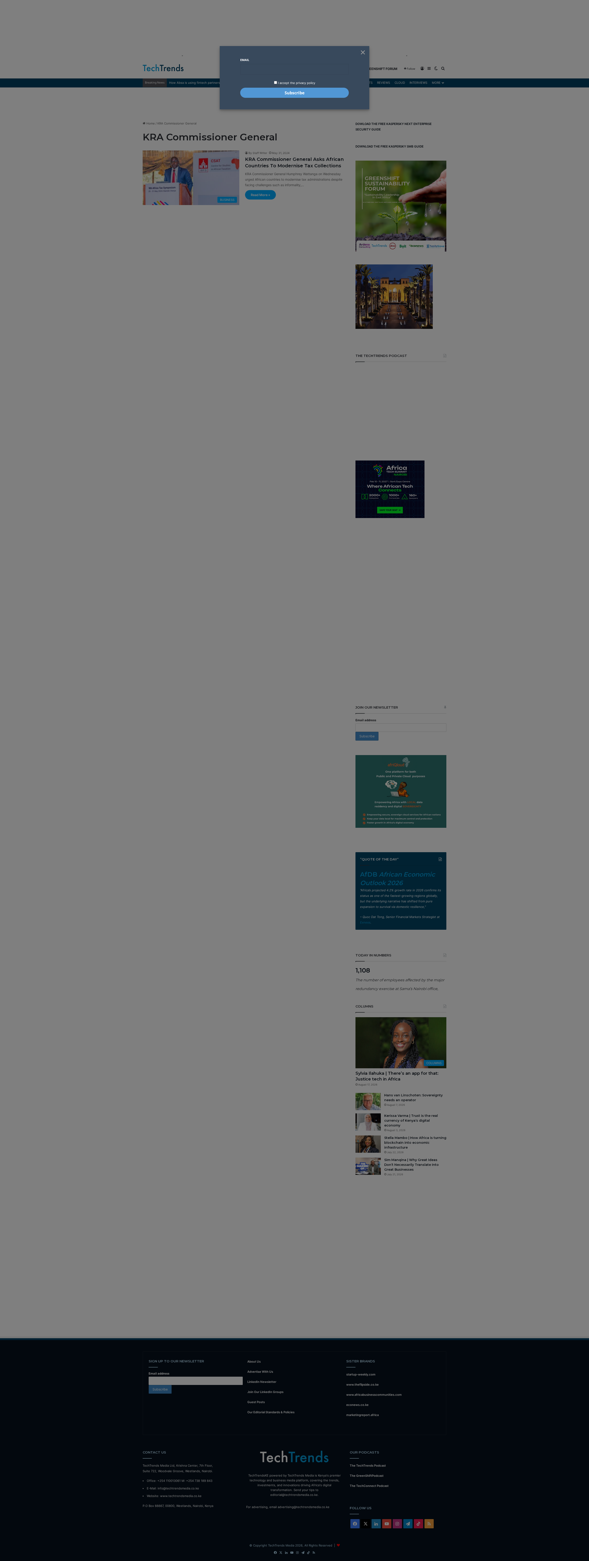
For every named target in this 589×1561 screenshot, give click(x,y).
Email (244, 60)
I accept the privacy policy (296, 83)
